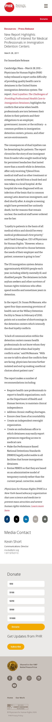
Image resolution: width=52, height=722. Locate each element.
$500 (12, 609)
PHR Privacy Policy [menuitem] (15, 715)
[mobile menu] (46, 6)
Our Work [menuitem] (20, 697)
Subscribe (16, 646)
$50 (11, 583)
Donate (44, 19)
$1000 (12, 618)
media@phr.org (11, 550)
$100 (12, 592)
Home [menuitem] (10, 697)
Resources (10, 28)
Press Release (26, 28)
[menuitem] (9, 678)
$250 (12, 601)
